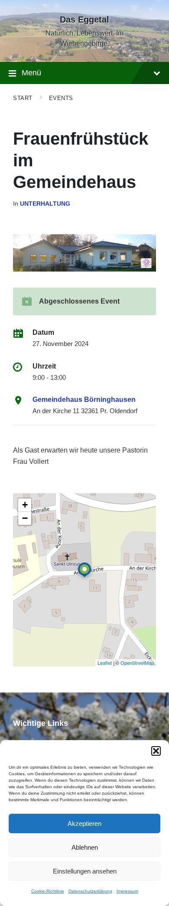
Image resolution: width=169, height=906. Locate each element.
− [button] (25, 518)
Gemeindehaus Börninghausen (84, 399)
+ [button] (25, 504)
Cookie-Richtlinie (47, 891)
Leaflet (105, 662)
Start (22, 98)
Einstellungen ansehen (85, 871)
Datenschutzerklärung (90, 891)
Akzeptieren (84, 823)
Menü (31, 72)
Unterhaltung (45, 203)
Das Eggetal (84, 19)
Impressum (127, 891)
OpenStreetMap (137, 662)
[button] (156, 751)
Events (61, 98)
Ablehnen (85, 847)
